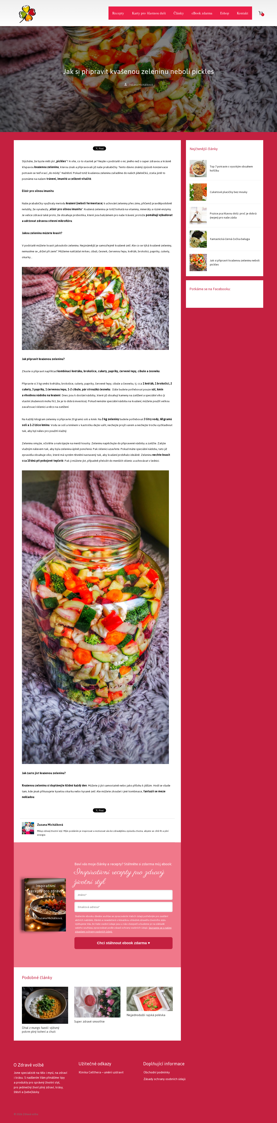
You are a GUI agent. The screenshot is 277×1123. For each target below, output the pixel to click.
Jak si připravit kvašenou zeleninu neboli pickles (235, 262)
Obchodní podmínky (157, 1072)
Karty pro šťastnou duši (149, 13)
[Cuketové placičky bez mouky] (198, 192)
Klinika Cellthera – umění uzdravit (101, 1072)
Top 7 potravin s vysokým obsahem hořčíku (231, 168)
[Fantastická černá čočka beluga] (198, 239)
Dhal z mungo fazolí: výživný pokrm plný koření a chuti (40, 1030)
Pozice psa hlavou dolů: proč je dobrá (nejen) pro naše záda (233, 215)
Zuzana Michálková (141, 84)
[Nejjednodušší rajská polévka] (150, 999)
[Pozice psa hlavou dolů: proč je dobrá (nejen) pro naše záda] (198, 215)
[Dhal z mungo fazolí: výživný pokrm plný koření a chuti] (45, 1005)
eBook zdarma (202, 13)
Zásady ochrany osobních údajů (165, 1079)
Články (179, 13)
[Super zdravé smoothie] (97, 1002)
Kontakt (242, 13)
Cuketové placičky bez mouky (228, 192)
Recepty (118, 13)
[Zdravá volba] (25, 13)
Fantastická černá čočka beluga (230, 239)
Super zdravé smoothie (89, 1021)
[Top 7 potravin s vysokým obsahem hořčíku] (198, 168)
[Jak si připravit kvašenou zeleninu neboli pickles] (198, 262)
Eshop (224, 13)
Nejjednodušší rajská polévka (146, 1015)
